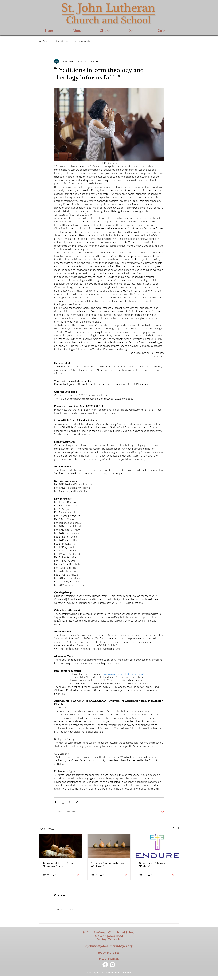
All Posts (43, 41)
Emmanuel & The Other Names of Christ (58, 864)
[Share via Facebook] (55, 802)
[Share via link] (77, 802)
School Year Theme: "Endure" (152, 864)
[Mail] (112, 964)
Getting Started (60, 41)
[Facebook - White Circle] (105, 964)
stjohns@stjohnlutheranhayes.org (108, 946)
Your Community (82, 41)
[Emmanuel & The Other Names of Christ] (60, 846)
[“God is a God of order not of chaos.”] (109, 846)
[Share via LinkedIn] (70, 802)
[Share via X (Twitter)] (62, 802)
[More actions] (162, 61)
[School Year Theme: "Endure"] (157, 846)
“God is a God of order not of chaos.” (108, 864)
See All (176, 828)
